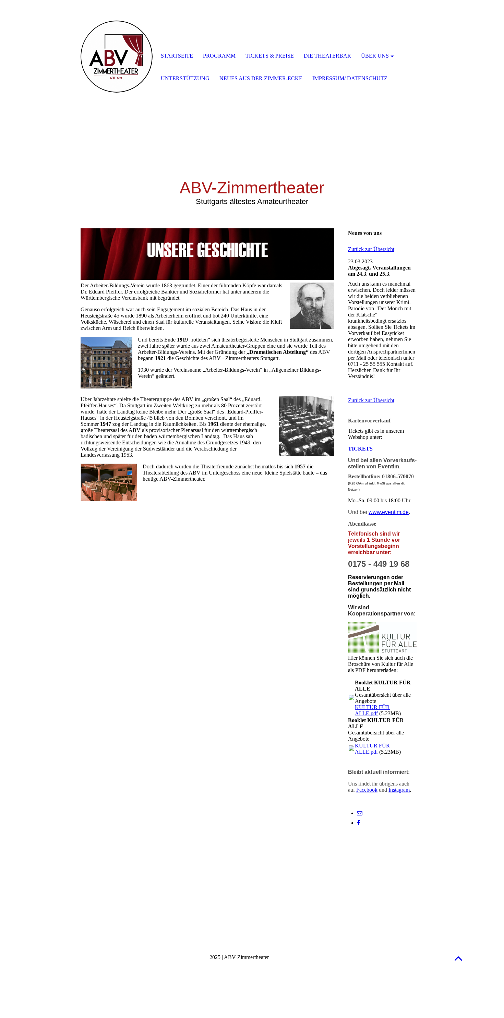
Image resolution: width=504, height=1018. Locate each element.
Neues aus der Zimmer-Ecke (260, 78)
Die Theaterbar (327, 56)
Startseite (177, 56)
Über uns (375, 56)
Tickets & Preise (269, 56)
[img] (117, 57)
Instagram (399, 790)
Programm (219, 56)
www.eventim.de (389, 512)
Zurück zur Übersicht (371, 249)
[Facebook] (358, 823)
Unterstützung (185, 78)
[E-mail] (359, 813)
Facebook (366, 790)
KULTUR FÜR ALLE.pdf (372, 710)
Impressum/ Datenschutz (349, 78)
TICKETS (360, 449)
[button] (458, 958)
